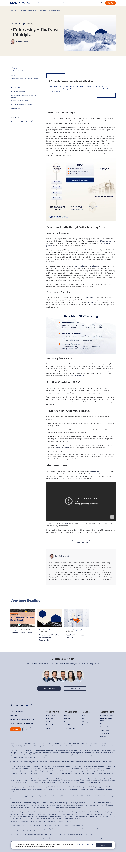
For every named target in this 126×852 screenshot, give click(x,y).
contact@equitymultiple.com (25, 719)
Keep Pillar (67, 718)
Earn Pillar (67, 722)
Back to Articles (82, 542)
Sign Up (110, 3)
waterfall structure (94, 266)
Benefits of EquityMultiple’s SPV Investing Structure (23, 96)
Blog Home (13, 10)
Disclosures (104, 724)
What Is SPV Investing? (17, 91)
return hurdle (79, 266)
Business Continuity (106, 715)
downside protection (77, 376)
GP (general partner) (107, 241)
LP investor (89, 297)
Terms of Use (79, 844)
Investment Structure (31, 78)
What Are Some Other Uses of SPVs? (21, 104)
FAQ (83, 718)
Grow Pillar (67, 725)
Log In (100, 3)
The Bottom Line (15, 108)
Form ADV (103, 736)
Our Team (49, 722)
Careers (48, 728)
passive (66, 523)
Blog (83, 715)
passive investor (95, 471)
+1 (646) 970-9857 (16, 711)
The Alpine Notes (69, 728)
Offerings (67, 715)
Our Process (50, 718)
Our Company (50, 715)
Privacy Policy (89, 844)
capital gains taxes (62, 448)
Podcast (85, 725)
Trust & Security (105, 733)
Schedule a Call (75, 688)
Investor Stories (51, 725)
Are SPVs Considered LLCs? (19, 100)
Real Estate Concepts (27, 10)
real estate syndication (17, 78)
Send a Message (49, 688)
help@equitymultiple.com (25, 723)
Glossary (85, 722)
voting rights (92, 302)
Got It (103, 845)
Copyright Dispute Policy (106, 719)
